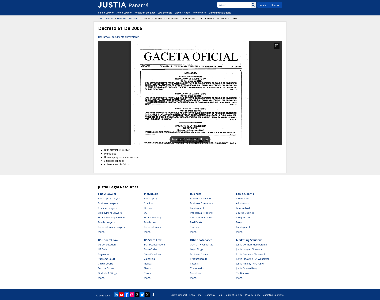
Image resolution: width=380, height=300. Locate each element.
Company (210, 295)
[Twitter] (147, 294)
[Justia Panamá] (112, 5)
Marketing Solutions (220, 12)
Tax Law (194, 227)
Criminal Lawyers (107, 208)
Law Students (245, 194)
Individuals (151, 194)
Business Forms (199, 254)
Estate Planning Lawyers (111, 217)
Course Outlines (245, 212)
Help (220, 295)
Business (195, 194)
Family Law (150, 222)
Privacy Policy (252, 295)
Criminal (148, 203)
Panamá (110, 18)
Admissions (242, 203)
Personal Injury (152, 227)
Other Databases (201, 240)
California (149, 258)
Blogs (239, 222)
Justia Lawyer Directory (249, 249)
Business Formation (201, 198)
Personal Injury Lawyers (111, 227)
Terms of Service (234, 295)
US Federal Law (108, 240)
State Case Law (152, 254)
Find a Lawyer (106, 12)
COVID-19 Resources (201, 244)
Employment (197, 208)
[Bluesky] (142, 294)
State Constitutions (155, 244)
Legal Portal (195, 295)
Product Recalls (198, 258)
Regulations (104, 254)
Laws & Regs (182, 12)
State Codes (150, 249)
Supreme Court (106, 258)
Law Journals (243, 217)
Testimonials (243, 273)
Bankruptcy (150, 198)
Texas (147, 273)
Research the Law (144, 12)
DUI (146, 212)
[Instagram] (132, 294)
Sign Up (275, 5)
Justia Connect (179, 295)
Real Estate (196, 222)
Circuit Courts (105, 263)
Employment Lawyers (110, 212)
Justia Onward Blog (246, 268)
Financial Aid (243, 208)
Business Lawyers (108, 203)
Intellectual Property (201, 212)
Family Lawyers (106, 222)
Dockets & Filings (107, 273)
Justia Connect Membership (251, 244)
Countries (195, 273)
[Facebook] (126, 294)
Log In (263, 5)
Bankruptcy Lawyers (109, 198)
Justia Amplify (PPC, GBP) (250, 263)
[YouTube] (121, 294)
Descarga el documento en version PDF (120, 36)
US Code (102, 249)
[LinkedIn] (116, 294)
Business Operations (201, 203)
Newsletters (199, 12)
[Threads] (137, 294)
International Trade (201, 217)
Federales (121, 18)
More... (101, 231)
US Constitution (107, 244)
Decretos (133, 18)
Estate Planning (153, 217)
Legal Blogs (196, 249)
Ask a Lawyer (124, 12)
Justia (100, 18)
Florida (148, 263)
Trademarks (197, 268)
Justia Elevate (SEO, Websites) (252, 258)
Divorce (148, 208)
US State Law (153, 240)
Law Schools (164, 12)
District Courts (106, 268)
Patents (194, 263)
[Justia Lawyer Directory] (152, 294)
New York (149, 268)
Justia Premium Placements (251, 254)
